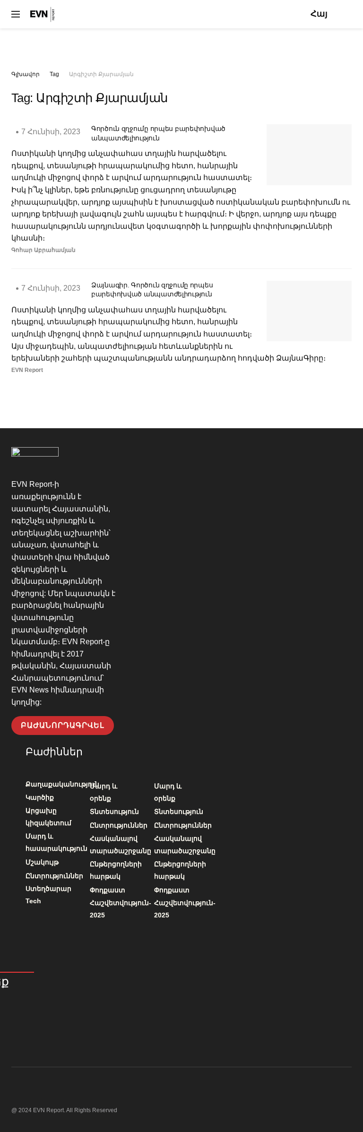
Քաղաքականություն (62, 784)
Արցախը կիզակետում (48, 817)
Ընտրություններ (54, 876)
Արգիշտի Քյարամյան (101, 74)
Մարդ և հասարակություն (56, 842)
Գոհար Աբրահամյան (43, 250)
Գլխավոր (25, 74)
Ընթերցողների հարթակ (116, 870)
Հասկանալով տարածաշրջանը (120, 845)
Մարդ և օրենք (103, 792)
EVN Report (27, 370)
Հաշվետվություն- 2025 (120, 909)
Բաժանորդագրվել (62, 725)
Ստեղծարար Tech (48, 895)
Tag (54, 74)
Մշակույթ (42, 862)
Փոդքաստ (107, 890)
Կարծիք (40, 797)
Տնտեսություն (114, 811)
